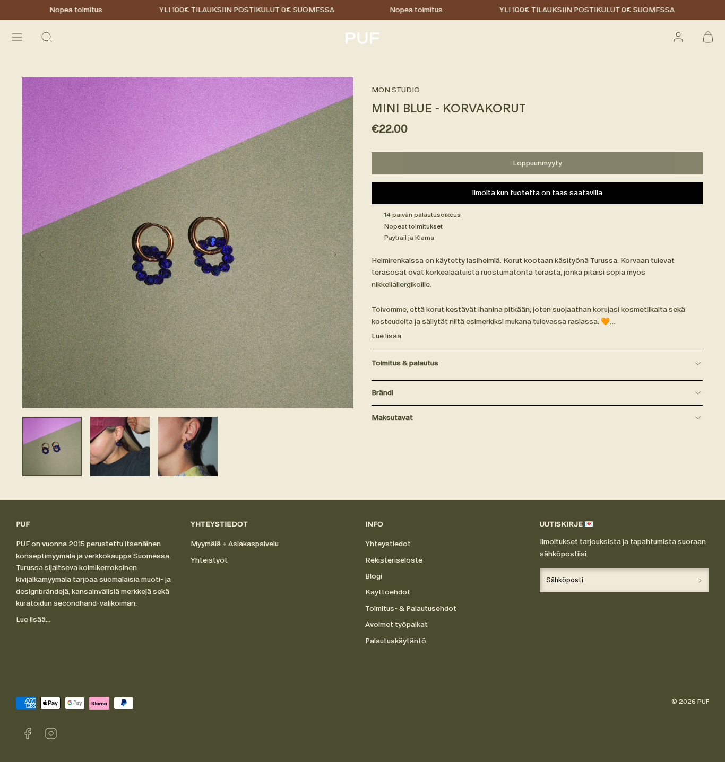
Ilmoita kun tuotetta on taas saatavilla (537, 192)
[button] (17, 37)
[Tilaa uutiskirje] (700, 580)
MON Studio (396, 89)
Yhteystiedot (388, 543)
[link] (678, 37)
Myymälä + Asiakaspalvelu (235, 543)
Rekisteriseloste (393, 560)
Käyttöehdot (387, 592)
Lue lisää (386, 335)
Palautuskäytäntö (395, 640)
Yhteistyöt (209, 560)
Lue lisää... (33, 619)
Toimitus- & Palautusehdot (410, 608)
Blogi (373, 576)
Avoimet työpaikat (396, 624)
